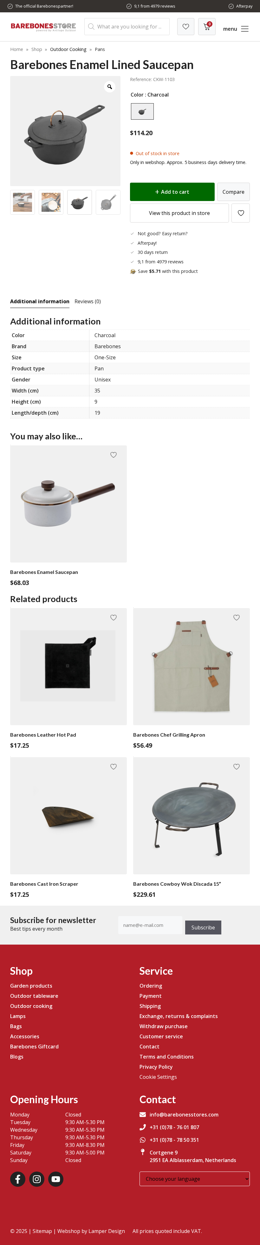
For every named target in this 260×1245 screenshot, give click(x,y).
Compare (233, 191)
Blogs (16, 1056)
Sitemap (42, 1231)
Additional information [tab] (39, 301)
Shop (36, 49)
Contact (149, 1046)
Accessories (24, 1036)
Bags (16, 1026)
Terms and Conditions (167, 1056)
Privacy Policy (156, 1066)
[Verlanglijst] (185, 26)
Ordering (151, 985)
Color (137, 94)
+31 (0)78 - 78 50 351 (174, 1139)
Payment (151, 995)
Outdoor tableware (34, 995)
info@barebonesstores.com (184, 1114)
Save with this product (168, 271)
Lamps (18, 1016)
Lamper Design (106, 1231)
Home (16, 49)
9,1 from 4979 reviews (154, 6)
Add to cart (175, 191)
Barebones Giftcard (34, 1046)
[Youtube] (55, 1179)
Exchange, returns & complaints (179, 1016)
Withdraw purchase (164, 1026)
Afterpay (244, 6)
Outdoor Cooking (68, 49)
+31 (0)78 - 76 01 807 (174, 1127)
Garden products (31, 985)
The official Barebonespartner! (44, 6)
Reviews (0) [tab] (88, 301)
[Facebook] (17, 1179)
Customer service (161, 1036)
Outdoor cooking (31, 1006)
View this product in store (179, 213)
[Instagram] (36, 1179)
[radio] (142, 111)
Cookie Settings (158, 1076)
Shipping (150, 1006)
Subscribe (203, 927)
